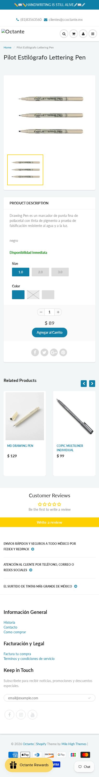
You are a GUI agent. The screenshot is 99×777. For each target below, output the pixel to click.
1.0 (21, 272)
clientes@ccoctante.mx (66, 20)
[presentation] (84, 383)
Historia (9, 622)
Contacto (10, 627)
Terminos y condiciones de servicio (29, 659)
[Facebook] (9, 714)
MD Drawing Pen (20, 446)
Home (7, 47)
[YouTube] (32, 714)
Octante (28, 744)
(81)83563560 (31, 20)
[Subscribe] (89, 698)
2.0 (40, 272)
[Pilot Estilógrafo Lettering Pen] (49, 115)
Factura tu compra (17, 654)
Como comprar (15, 632)
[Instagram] (21, 714)
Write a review (49, 522)
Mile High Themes (74, 744)
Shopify (41, 744)
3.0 (60, 272)
